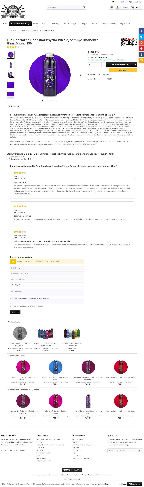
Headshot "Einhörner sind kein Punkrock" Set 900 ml (45, 344)
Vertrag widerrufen (44, 461)
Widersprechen (134, 484)
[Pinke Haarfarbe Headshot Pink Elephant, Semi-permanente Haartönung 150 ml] (23, 367)
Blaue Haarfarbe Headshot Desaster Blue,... (55, 378)
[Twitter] (141, 37)
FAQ (73, 453)
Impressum (76, 455)
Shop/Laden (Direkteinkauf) (82, 445)
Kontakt (39, 442)
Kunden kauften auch (16, 356)
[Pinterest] (141, 48)
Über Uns (75, 447)
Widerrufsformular (44, 453)
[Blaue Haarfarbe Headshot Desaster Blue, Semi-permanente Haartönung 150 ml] (56, 367)
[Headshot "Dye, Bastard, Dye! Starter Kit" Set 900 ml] (72, 333)
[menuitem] (66, 7)
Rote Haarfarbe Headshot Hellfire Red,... (121, 377)
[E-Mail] (141, 60)
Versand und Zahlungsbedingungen (50, 445)
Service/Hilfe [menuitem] (136, 2)
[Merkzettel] (111, 7)
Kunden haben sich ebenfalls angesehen (23, 390)
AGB (38, 455)
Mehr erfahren (103, 484)
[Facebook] (141, 31)
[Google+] (141, 42)
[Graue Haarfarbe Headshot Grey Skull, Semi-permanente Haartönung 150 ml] (20, 333)
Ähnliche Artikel (14, 322)
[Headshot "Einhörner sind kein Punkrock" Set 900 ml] (46, 333)
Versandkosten (67, 475)
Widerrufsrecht (42, 450)
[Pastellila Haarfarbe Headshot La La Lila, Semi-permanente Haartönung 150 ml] (88, 401)
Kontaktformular (18, 445)
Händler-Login (77, 439)
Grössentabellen (43, 458)
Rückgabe (40, 447)
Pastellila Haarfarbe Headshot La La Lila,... (88, 412)
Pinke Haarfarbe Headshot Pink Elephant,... (23, 378)
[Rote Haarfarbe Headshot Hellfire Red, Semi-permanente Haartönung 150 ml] (121, 367)
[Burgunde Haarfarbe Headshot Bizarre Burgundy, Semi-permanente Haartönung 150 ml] (88, 367)
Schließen (123, 484)
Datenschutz (76, 450)
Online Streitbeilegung (80, 458)
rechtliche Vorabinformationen (48, 439)
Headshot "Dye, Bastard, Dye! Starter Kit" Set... (72, 344)
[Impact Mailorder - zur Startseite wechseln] (18, 12)
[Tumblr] (141, 54)
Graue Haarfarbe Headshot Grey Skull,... (20, 344)
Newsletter (76, 442)
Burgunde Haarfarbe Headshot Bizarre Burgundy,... (88, 378)
